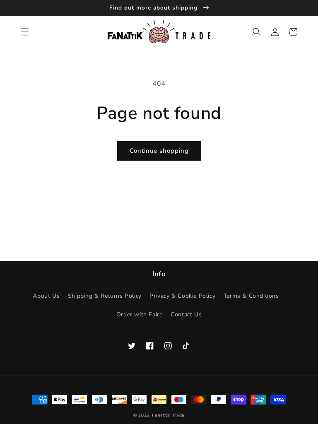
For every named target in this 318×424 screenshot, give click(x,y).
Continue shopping (159, 151)
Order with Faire (139, 314)
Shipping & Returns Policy (105, 296)
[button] (25, 32)
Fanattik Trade (168, 415)
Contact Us (186, 314)
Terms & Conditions (251, 296)
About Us (46, 296)
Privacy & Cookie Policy (182, 296)
